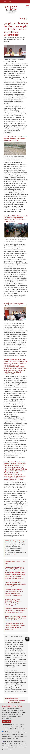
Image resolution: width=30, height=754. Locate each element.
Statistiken (6, 732)
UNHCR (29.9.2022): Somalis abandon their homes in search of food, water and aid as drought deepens (16, 618)
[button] (20, 19)
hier (15, 554)
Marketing (6, 741)
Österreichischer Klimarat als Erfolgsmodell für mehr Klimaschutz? (16, 702)
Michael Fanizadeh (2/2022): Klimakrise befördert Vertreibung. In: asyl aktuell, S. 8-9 (15, 584)
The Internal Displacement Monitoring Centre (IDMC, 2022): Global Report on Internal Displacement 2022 (16, 610)
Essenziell (6, 724)
